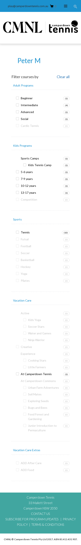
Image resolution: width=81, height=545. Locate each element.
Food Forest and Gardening (38, 417)
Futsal (25, 239)
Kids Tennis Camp (40, 165)
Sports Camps (30, 158)
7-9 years (27, 179)
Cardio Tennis (30, 125)
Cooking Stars (37, 360)
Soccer (25, 253)
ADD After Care (31, 463)
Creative (26, 347)
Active (25, 313)
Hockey (26, 267)
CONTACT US (40, 514)
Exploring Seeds (38, 401)
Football (26, 246)
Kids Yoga (34, 320)
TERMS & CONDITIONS (47, 524)
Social (24, 119)
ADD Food (27, 470)
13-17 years (28, 192)
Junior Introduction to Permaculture (42, 428)
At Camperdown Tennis (36, 374)
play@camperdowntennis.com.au (28, 6)
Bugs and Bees (37, 407)
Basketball (27, 260)
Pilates (25, 280)
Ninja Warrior (36, 340)
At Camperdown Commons (38, 381)
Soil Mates (35, 394)
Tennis (25, 232)
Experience (28, 353)
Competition (29, 199)
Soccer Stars (36, 326)
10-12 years (28, 185)
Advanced (27, 112)
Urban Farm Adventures (43, 387)
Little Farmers (37, 367)
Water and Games (39, 333)
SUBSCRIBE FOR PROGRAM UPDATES (32, 519)
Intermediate (29, 105)
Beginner (27, 98)
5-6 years (27, 172)
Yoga (24, 273)
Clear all (63, 77)
